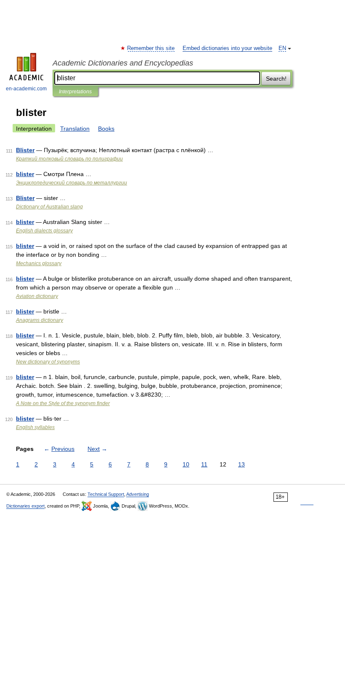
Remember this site (151, 48)
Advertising (137, 494)
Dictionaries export (25, 505)
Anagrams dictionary (39, 320)
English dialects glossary (44, 231)
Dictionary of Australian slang (49, 207)
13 (241, 464)
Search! (276, 78)
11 (204, 464)
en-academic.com (26, 89)
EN (282, 48)
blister (25, 174)
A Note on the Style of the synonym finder (63, 403)
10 (186, 464)
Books (106, 128)
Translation (75, 128)
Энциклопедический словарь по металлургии (71, 183)
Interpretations (75, 92)
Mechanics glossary (38, 263)
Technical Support (106, 494)
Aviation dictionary (37, 296)
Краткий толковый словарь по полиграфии (69, 159)
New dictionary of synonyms (48, 362)
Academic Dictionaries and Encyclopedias (123, 63)
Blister (25, 150)
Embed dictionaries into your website (227, 48)
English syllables (35, 427)
